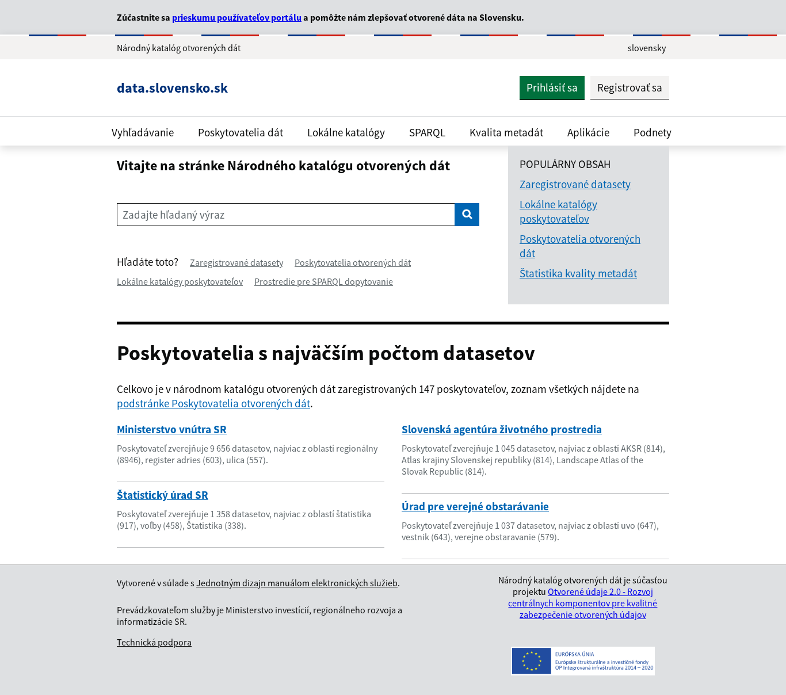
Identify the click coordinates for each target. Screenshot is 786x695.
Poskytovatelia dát (240, 132)
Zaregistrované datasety (236, 262)
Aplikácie (588, 132)
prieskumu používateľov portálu (237, 17)
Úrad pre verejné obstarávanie (475, 506)
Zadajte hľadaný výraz (173, 215)
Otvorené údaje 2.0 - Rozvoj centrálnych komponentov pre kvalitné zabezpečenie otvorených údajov (582, 603)
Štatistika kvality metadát (578, 273)
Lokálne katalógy (346, 132)
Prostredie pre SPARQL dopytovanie (323, 281)
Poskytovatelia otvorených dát (353, 262)
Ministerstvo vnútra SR (172, 429)
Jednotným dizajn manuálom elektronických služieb (297, 583)
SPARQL (427, 132)
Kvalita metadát (506, 132)
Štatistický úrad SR (162, 495)
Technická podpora (154, 642)
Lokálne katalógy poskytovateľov (180, 281)
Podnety (652, 132)
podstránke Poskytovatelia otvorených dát (213, 403)
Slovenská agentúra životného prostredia (502, 429)
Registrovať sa (629, 87)
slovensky (647, 48)
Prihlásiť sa (552, 87)
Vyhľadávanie (143, 132)
